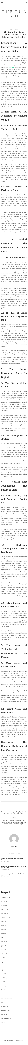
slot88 (3, 958)
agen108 (3, 933)
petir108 (3, 946)
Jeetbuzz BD (4, 909)
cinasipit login (5, 897)
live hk (3, 937)
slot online (4, 901)
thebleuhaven (14, 13)
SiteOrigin (23, 1040)
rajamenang (4, 970)
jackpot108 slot (5, 917)
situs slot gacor (5, 1010)
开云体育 (11, 67)
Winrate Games (5, 954)
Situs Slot (4, 990)
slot (2, 966)
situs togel (4, 986)
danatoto (3, 921)
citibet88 (3, 974)
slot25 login (4, 978)
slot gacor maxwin (6, 998)
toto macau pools (6, 1018)
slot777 (3, 1022)
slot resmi (4, 1014)
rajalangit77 (4, 913)
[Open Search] (26, 2)
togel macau (4, 962)
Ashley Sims (14, 846)
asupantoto (4, 1006)
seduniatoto (4, 905)
